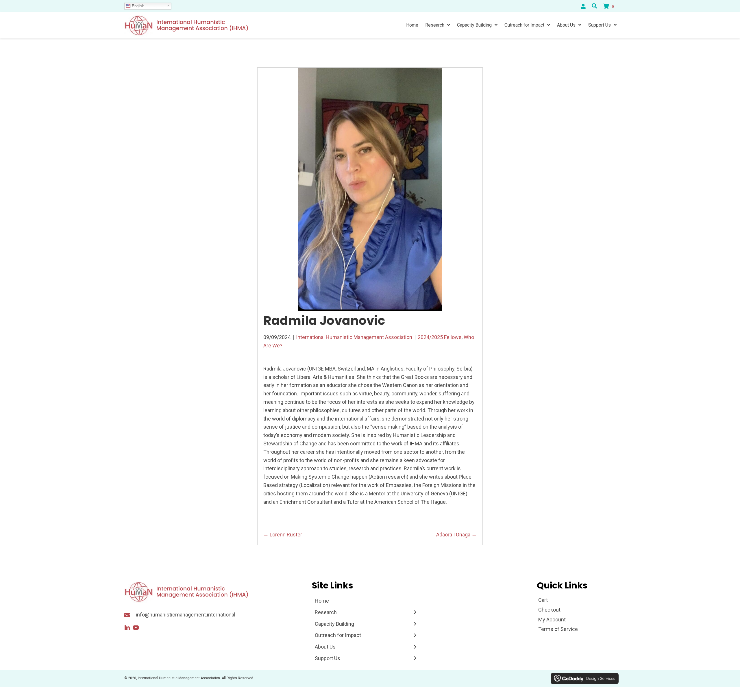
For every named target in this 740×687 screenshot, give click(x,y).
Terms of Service (558, 629)
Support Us (327, 658)
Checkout (549, 610)
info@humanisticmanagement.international (185, 615)
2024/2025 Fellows (440, 337)
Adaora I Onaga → (456, 535)
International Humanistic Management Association (354, 337)
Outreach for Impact (338, 635)
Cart (543, 600)
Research (326, 612)
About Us (325, 647)
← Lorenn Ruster (282, 535)
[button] (127, 628)
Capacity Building (334, 624)
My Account (552, 619)
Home (322, 601)
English (137, 5)
